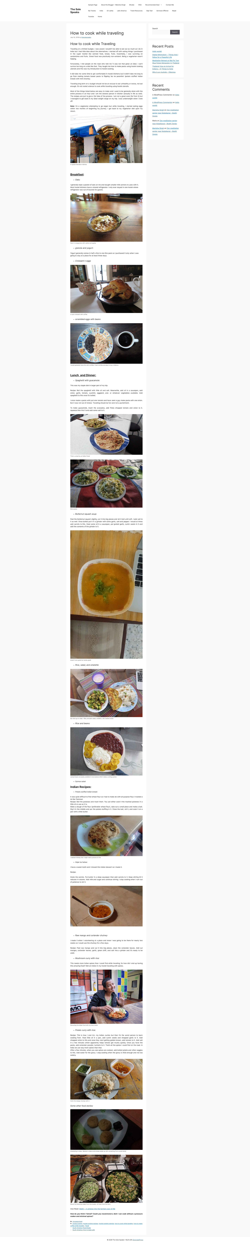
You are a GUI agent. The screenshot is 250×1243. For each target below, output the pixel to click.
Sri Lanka (110, 11)
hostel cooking (77, 1223)
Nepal (174, 11)
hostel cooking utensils (106, 1223)
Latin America (121, 11)
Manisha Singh (158, 110)
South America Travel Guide (82, 1228)
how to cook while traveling (124, 1223)
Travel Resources (136, 11)
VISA (140, 5)
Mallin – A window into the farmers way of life (97, 1209)
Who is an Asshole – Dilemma (163, 72)
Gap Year (149, 11)
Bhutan (131, 5)
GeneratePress (138, 1240)
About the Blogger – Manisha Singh (113, 5)
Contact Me (170, 5)
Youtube (91, 16)
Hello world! (157, 51)
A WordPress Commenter (162, 102)
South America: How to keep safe (84, 1230)
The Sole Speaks (75, 11)
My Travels (92, 11)
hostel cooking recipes (90, 1223)
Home (100, 16)
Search (155, 28)
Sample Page (92, 5)
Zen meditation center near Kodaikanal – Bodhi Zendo (165, 113)
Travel (87, 1226)
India (101, 11)
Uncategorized (77, 1221)
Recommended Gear (152, 5)
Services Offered (162, 11)
